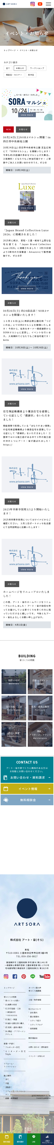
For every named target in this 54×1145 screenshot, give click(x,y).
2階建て (8, 1087)
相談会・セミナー (14, 75)
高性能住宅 (11, 1012)
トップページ (10, 50)
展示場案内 (34, 1016)
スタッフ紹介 (35, 1020)
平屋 (7, 1083)
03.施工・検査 (11, 1019)
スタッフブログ (36, 1024)
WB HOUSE (12, 1015)
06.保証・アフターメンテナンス (15, 1032)
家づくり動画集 (34, 990)
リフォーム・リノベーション (10, 1065)
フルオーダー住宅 (12, 1047)
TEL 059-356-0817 (27, 956)
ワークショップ (37, 68)
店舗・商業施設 (11, 1098)
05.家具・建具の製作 (13, 1027)
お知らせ (20, 68)
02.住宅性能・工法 (13, 1008)
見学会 (31, 75)
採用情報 (33, 1028)
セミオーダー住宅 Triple (15, 1052)
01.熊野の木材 (11, 1004)
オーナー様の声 (34, 987)
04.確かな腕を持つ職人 (14, 1023)
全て (8, 68)
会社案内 (33, 1012)
